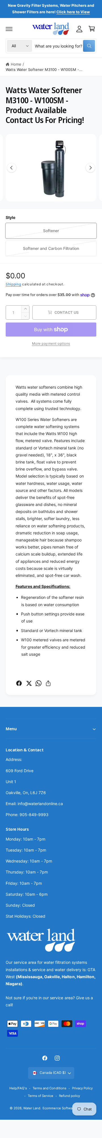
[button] (9, 29)
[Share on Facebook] (19, 683)
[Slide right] (90, 167)
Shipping (13, 284)
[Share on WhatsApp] (38, 683)
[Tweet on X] (29, 683)
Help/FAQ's (18, 1088)
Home (16, 64)
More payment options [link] (51, 343)
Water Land (31, 1108)
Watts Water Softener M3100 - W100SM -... (44, 69)
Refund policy (69, 1096)
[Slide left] (11, 167)
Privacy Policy (82, 1088)
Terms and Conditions (49, 1088)
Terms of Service (40, 1096)
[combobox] (64, 46)
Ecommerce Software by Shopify (67, 1108)
